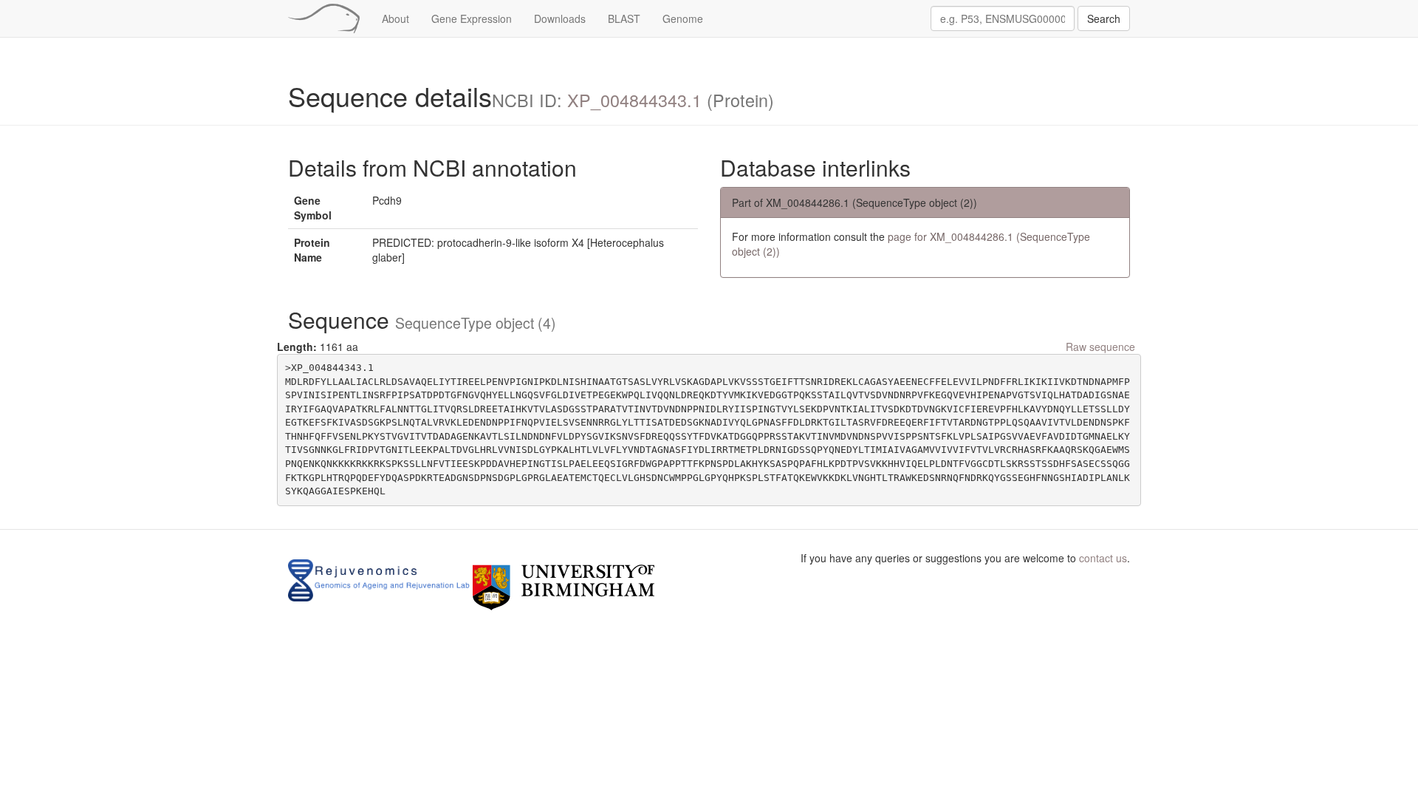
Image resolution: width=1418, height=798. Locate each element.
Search (1103, 18)
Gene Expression (471, 18)
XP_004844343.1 (634, 99)
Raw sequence (1100, 346)
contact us (1103, 557)
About (395, 18)
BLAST (624, 18)
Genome (682, 18)
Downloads (560, 18)
